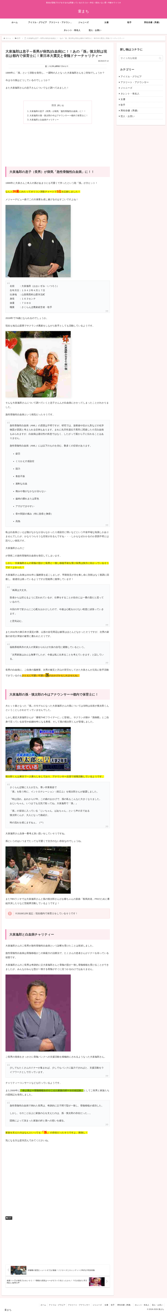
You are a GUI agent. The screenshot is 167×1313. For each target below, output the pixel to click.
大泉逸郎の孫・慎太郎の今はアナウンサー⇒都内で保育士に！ (58, 115)
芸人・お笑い (157, 1305)
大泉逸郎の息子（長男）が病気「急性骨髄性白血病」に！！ (57, 111)
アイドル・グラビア (57, 1305)
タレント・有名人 (142, 1305)
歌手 (9, 1218)
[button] (160, 58)
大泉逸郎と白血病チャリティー (44, 119)
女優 (106, 1305)
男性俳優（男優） (124, 1305)
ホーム (43, 1305)
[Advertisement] (31, 145)
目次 (54, 105)
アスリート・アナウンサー (79, 1305)
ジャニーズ (97, 1305)
